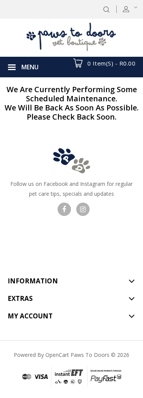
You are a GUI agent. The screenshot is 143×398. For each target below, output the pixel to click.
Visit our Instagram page (83, 209)
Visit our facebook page (64, 209)
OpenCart (57, 354)
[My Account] (135, 9)
